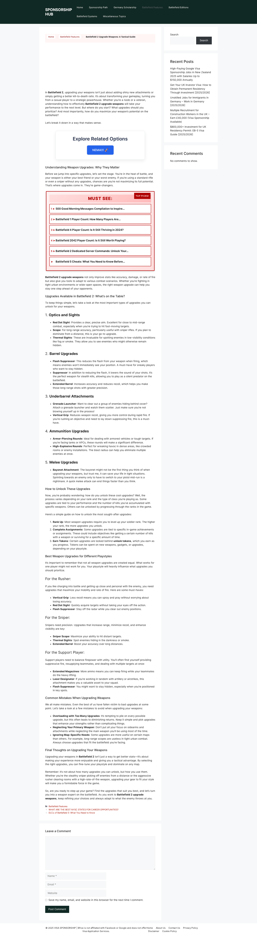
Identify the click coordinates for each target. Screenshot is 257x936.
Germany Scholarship (125, 7)
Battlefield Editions (178, 7)
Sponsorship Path (98, 7)
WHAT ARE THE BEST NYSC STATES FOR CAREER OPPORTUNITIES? (83, 809)
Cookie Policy (169, 931)
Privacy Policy (190, 927)
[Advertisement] (100, 68)
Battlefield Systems (87, 16)
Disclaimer (153, 931)
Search (174, 34)
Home (80, 7)
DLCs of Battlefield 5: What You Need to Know (72, 812)
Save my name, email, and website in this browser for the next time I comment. (95, 899)
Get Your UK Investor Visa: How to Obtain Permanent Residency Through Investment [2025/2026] (190, 88)
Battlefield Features (152, 7)
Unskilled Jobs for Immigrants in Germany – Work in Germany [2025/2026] (189, 101)
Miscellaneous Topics (114, 16)
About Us (161, 927)
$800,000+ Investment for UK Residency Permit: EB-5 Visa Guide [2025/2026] (188, 130)
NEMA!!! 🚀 (100, 150)
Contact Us (174, 927)
